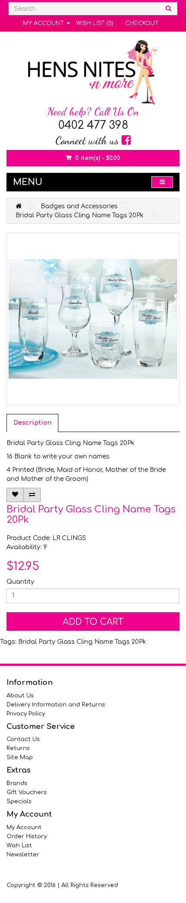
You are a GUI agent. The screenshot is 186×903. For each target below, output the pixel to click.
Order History (26, 836)
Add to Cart (93, 622)
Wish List (19, 846)
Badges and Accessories (79, 206)
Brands (16, 783)
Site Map (19, 757)
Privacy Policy (25, 714)
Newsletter (22, 855)
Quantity (20, 582)
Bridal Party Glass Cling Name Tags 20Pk (80, 215)
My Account (24, 827)
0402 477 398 (93, 125)
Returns (18, 748)
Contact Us (23, 739)
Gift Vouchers (26, 792)
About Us (20, 696)
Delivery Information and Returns (55, 705)
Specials (19, 801)
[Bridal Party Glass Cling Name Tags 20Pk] (93, 318)
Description (32, 423)
